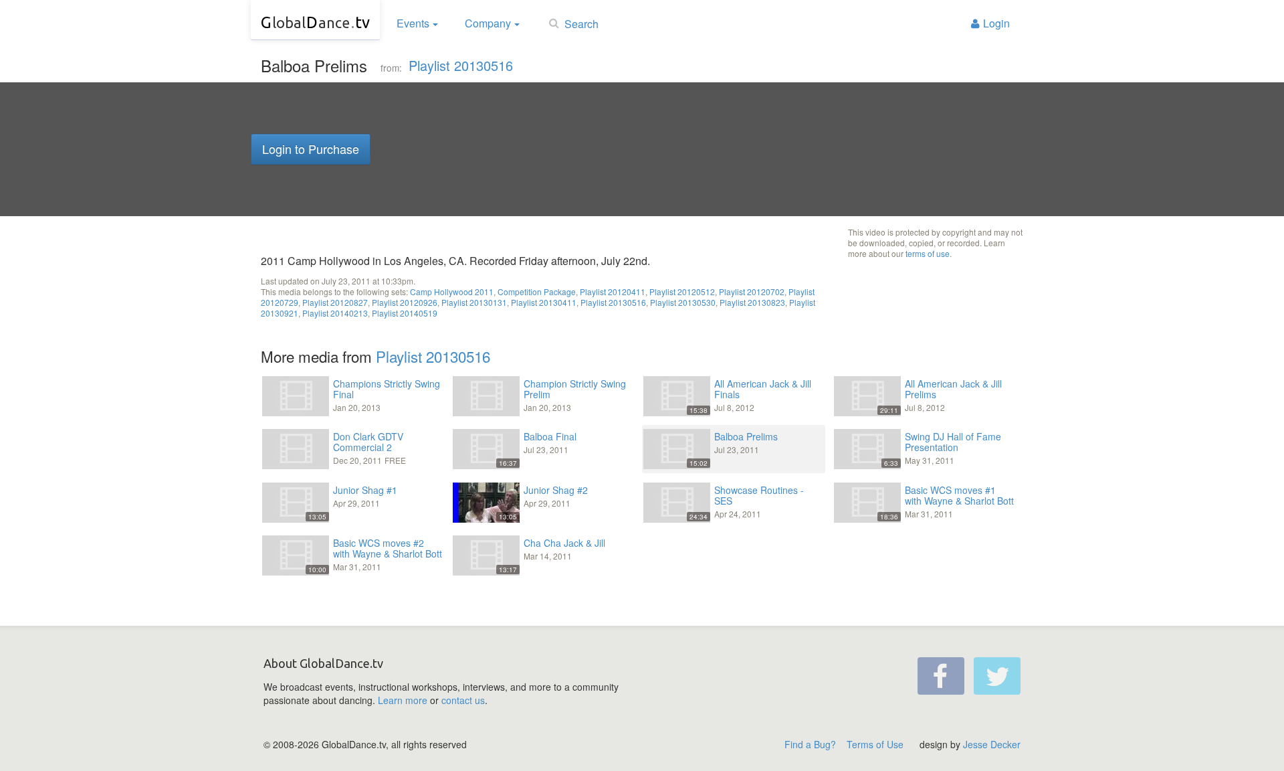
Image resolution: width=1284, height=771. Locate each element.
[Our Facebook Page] (941, 676)
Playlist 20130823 (752, 302)
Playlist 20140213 (335, 313)
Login (996, 23)
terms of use (927, 253)
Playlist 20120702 (751, 291)
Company (488, 23)
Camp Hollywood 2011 (452, 291)
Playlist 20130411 (543, 302)
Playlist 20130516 (461, 65)
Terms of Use (875, 744)
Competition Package (537, 291)
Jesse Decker (992, 744)
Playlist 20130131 (474, 302)
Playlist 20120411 (612, 291)
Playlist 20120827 (335, 302)
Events (413, 23)
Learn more (402, 700)
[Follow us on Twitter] (997, 676)
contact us (463, 700)
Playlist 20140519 (404, 313)
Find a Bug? (810, 744)
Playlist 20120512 (682, 291)
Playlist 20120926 (404, 302)
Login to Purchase (310, 148)
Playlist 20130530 (683, 302)
